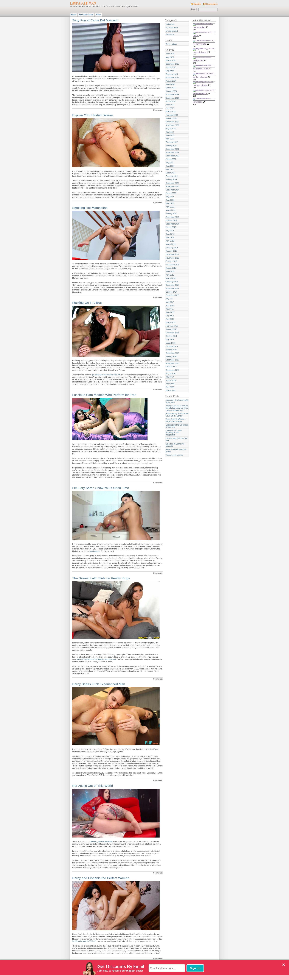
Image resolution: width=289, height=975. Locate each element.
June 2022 (170, 135)
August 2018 (171, 268)
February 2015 (172, 326)
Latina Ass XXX (83, 3)
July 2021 (170, 163)
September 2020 (172, 190)
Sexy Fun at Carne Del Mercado (95, 20)
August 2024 (171, 81)
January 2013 (171, 350)
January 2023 (171, 118)
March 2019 (171, 244)
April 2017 (170, 305)
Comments (212, 4)
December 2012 (172, 353)
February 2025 (172, 74)
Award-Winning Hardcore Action (176, 450)
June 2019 (170, 234)
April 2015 (170, 319)
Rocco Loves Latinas (174, 455)
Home (73, 15)
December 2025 (172, 64)
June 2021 (170, 166)
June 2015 (170, 312)
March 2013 (171, 343)
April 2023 (170, 108)
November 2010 (172, 363)
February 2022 (172, 142)
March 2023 (171, 112)
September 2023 (172, 98)
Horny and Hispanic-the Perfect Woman (100, 878)
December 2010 (172, 360)
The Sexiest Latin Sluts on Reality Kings (101, 578)
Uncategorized (172, 31)
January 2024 (171, 91)
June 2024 (170, 84)
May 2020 (170, 203)
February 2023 (172, 115)
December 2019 (172, 217)
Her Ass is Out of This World (92, 785)
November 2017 (172, 288)
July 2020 (170, 197)
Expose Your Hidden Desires (92, 115)
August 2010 (171, 374)
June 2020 (170, 200)
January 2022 (171, 146)
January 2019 (171, 251)
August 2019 (171, 227)
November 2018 (172, 258)
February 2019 (172, 248)
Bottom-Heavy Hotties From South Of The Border (177, 415)
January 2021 (171, 180)
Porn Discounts (172, 28)
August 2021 (171, 159)
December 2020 (172, 183)
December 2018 (172, 254)
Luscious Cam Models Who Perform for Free (104, 394)
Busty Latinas (171, 44)
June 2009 (170, 384)
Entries (197, 4)
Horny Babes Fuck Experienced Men (98, 684)
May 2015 (170, 316)
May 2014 (170, 340)
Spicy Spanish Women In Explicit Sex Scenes (176, 420)
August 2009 (171, 380)
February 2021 (172, 176)
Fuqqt (98, 15)
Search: (194, 9)
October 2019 (171, 220)
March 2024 (171, 88)
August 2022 (171, 129)
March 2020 (171, 210)
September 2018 (172, 265)
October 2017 (171, 292)
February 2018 (172, 282)
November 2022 (172, 125)
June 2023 (170, 105)
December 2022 (172, 122)
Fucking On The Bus (87, 302)
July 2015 (170, 309)
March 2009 (171, 391)
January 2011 (171, 357)
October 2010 (171, 367)
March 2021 (171, 173)
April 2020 (170, 207)
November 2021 (172, 152)
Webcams (170, 34)
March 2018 (171, 278)
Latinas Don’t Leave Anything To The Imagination (174, 432)
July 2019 (170, 231)
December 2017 (172, 285)
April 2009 (170, 387)
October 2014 (171, 336)
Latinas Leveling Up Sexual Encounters (177, 426)
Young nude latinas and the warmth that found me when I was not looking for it (177, 408)
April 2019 (170, 241)
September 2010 (172, 370)
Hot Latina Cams (86, 15)
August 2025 (171, 67)
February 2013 (172, 346)
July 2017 (170, 299)
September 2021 (172, 156)
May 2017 (170, 302)
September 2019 (172, 224)
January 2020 (171, 214)
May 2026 (170, 57)
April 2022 (170, 139)
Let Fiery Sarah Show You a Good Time (100, 488)
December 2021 (172, 149)
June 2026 (170, 54)
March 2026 (171, 60)
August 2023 (171, 101)
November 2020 (172, 186)
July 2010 (170, 377)
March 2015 (171, 322)
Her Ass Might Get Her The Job (176, 439)
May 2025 (170, 71)
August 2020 (171, 193)
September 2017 (172, 295)
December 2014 (172, 333)
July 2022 (170, 132)
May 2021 (170, 169)
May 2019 (170, 237)
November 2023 (172, 95)
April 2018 (170, 275)
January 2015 (171, 329)
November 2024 (172, 77)
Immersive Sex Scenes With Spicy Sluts (177, 401)
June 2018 (170, 271)
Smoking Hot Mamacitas (89, 207)
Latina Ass (170, 24)
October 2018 (171, 261)
